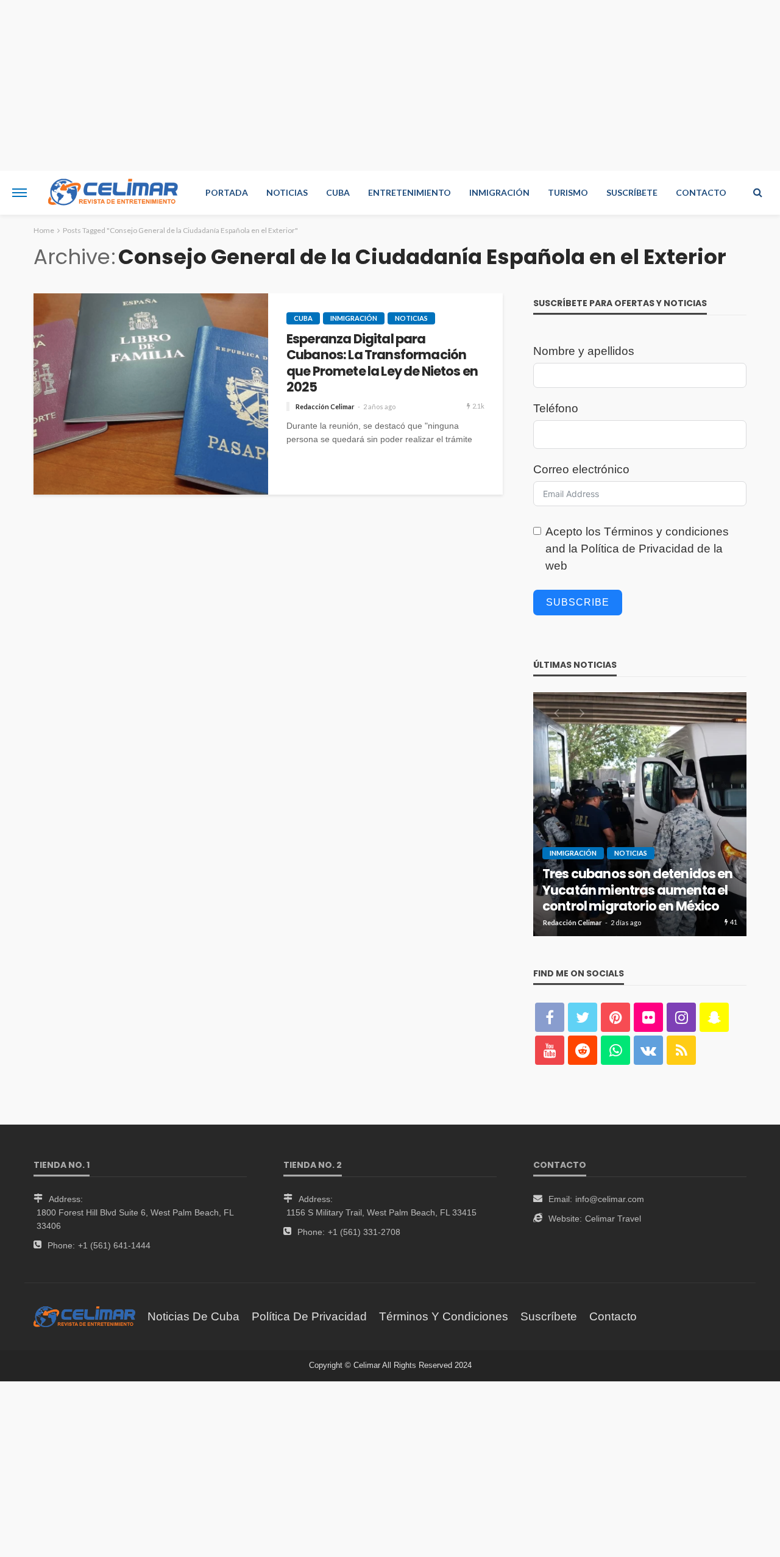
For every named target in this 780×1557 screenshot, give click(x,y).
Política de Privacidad (637, 548)
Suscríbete (632, 192)
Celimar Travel (613, 1218)
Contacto (701, 192)
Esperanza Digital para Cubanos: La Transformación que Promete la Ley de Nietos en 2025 (382, 363)
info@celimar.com (609, 1199)
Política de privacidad (309, 1316)
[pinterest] (615, 1017)
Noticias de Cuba (193, 1316)
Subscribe (577, 602)
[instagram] (681, 1017)
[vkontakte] (648, 1050)
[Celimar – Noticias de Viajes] (84, 1316)
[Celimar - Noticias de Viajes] (113, 192)
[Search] (757, 193)
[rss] (681, 1050)
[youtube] (549, 1050)
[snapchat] (714, 1017)
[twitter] (582, 1017)
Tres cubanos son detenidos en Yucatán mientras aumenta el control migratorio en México (637, 890)
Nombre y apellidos (583, 351)
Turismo (568, 192)
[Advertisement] (390, 85)
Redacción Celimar (325, 406)
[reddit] (582, 1050)
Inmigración (499, 192)
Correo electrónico (581, 469)
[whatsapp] (615, 1050)
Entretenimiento (409, 192)
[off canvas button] (19, 193)
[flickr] (648, 1017)
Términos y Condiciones (443, 1316)
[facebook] (549, 1017)
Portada (226, 192)
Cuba (338, 192)
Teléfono (555, 408)
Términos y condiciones (666, 531)
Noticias (287, 192)
